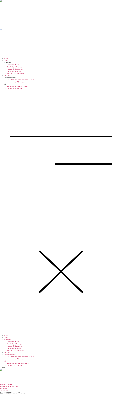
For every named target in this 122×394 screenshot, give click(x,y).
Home (6, 58)
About (6, 60)
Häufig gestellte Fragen (15, 88)
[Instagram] (1, 368)
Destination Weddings (14, 67)
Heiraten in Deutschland (15, 69)
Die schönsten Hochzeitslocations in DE (20, 80)
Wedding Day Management (16, 73)
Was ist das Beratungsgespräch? (18, 86)
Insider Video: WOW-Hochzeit (17, 82)
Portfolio (7, 75)
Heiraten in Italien (13, 65)
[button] (61, 211)
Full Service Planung (14, 71)
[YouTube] (3, 368)
